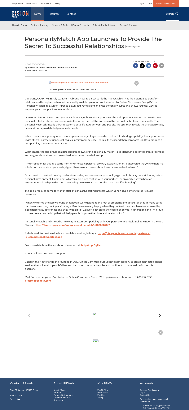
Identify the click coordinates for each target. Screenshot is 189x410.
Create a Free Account (166, 4)
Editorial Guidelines (62, 398)
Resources (53, 14)
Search (170, 13)
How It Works (32, 4)
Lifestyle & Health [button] (80, 25)
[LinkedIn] (19, 399)
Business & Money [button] (39, 25)
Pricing (57, 4)
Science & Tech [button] (59, 25)
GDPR (149, 4)
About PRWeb (60, 390)
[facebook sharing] (135, 66)
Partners (57, 393)
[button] (94, 82)
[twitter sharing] (142, 66)
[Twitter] (11, 399)
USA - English (132, 46)
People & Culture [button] (128, 25)
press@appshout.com (38, 280)
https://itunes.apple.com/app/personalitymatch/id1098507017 (72, 225)
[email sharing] (161, 66)
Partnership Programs (63, 395)
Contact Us (15, 395)
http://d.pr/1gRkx (91, 245)
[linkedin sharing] (148, 66)
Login (141, 4)
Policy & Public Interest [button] (104, 25)
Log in (142, 393)
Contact (71, 14)
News (37, 14)
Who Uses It (45, 4)
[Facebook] (15, 399)
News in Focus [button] (19, 25)
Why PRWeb (17, 4)
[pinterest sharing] (155, 66)
